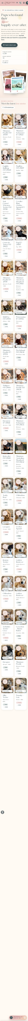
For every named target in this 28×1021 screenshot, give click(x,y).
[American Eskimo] (21, 754)
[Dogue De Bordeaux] (7, 893)
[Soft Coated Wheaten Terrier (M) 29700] (7, 191)
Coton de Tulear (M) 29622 (7, 244)
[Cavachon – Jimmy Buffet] (21, 616)
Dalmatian (7, 764)
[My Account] (24, 3)
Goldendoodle (21, 903)
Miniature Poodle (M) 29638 (20, 387)
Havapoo (6, 662)
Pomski (6, 973)
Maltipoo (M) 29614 (6, 386)
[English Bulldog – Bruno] (21, 787)
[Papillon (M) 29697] (21, 156)
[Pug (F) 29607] (20, 232)
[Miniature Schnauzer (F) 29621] (21, 121)
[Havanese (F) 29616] (7, 411)
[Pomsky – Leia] (21, 685)
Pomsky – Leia (20, 696)
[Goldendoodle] (21, 893)
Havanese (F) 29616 (6, 422)
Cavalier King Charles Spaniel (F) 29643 (20, 205)
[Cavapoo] (7, 517)
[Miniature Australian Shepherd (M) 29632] (21, 446)
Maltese (6, 729)
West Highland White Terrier (19, 836)
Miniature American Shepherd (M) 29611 (20, 281)
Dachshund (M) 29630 (20, 351)
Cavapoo (6, 527)
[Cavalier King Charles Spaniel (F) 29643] (21, 191)
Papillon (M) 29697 (20, 167)
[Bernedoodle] (7, 862)
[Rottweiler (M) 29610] (7, 446)
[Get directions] (17, 2)
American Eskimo (20, 765)
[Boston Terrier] (7, 550)
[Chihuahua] (21, 485)
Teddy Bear (5, 496)
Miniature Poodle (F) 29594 (7, 352)
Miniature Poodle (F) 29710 (7, 280)
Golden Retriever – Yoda (7, 940)
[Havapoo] (7, 652)
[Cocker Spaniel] (21, 517)
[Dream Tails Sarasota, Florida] (9, 2)
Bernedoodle (8, 872)
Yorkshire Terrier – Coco (6, 629)
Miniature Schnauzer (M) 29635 (20, 423)
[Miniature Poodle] (21, 652)
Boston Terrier (5, 561)
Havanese (20, 938)
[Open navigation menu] (2, 2)
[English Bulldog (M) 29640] (7, 156)
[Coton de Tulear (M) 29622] (7, 232)
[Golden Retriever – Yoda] (7, 928)
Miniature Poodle (20, 663)
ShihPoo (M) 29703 (7, 318)
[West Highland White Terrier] (20, 822)
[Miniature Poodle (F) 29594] (7, 340)
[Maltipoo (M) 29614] (7, 375)
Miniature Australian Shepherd (7, 835)
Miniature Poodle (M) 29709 (7, 133)
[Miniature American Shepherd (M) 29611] (21, 268)
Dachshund (7, 797)
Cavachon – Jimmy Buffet (20, 629)
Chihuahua (20, 495)
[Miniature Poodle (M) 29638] (21, 375)
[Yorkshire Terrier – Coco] (7, 617)
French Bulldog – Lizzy (19, 731)
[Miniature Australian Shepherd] (7, 822)
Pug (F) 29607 (19, 243)
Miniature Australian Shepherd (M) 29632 (20, 459)
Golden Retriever (19, 561)
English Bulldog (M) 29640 (7, 168)
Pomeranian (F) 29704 (21, 318)
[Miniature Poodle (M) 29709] (7, 121)
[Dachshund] (7, 787)
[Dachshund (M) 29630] (21, 340)
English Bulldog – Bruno (19, 799)
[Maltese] (7, 718)
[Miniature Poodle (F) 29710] (7, 268)
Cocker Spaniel (19, 528)
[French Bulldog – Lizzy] (20, 718)
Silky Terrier (5, 696)
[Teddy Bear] (7, 485)
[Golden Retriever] (20, 550)
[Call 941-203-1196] (20, 2)
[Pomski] (7, 963)
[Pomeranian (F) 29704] (21, 307)
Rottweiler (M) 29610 (7, 457)
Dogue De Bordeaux (6, 904)
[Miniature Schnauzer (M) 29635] (21, 411)
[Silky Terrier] (7, 685)
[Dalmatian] (7, 754)
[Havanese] (21, 928)
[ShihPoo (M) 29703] (7, 307)
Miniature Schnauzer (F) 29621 (20, 133)
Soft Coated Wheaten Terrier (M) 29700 (7, 205)
